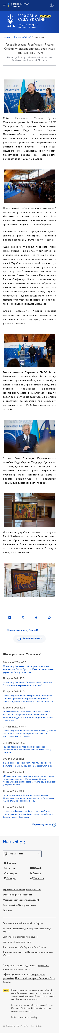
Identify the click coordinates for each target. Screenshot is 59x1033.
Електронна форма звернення (17, 895)
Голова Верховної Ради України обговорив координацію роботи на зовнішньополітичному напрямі (27, 750)
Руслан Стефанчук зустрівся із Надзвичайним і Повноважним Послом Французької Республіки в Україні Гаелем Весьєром (28, 814)
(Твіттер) (11, 868)
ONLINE (45, 16)
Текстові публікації (22, 37)
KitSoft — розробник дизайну (24, 1017)
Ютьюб (37, 868)
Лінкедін (11, 878)
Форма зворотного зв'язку (27, 999)
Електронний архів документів (17, 942)
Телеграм (38, 878)
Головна (6, 37)
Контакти (7, 910)
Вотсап (36, 873)
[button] (22, 854)
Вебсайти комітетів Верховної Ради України (23, 923)
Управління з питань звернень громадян (22, 890)
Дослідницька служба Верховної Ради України (24, 947)
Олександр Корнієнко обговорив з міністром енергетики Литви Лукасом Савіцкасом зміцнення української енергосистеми (28, 669)
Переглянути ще (41, 824)
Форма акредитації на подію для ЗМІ (21, 900)
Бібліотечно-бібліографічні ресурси (20, 937)
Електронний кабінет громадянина (19, 905)
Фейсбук (11, 863)
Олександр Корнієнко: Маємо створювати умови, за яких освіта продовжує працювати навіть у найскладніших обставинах (29, 734)
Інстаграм (11, 873)
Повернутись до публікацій (22, 630)
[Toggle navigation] (4, 5)
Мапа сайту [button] (12, 841)
